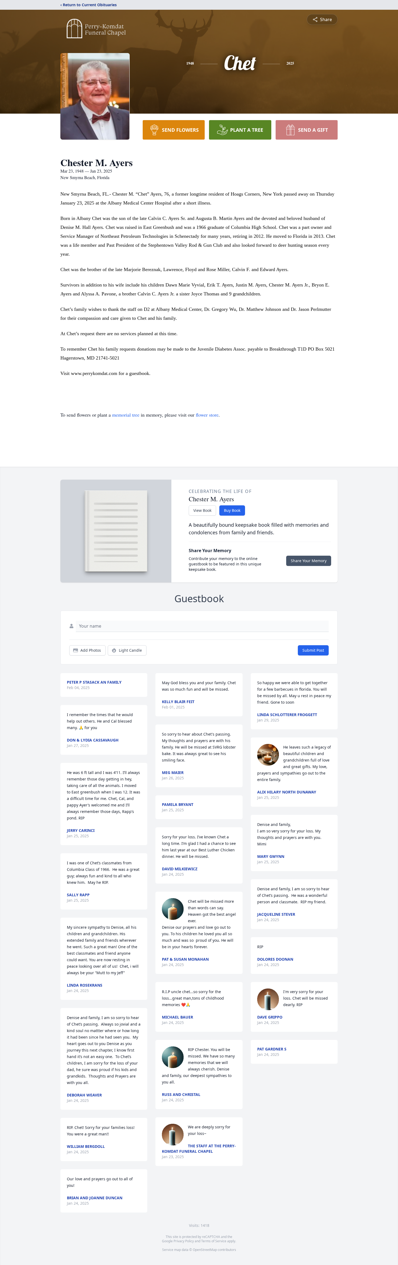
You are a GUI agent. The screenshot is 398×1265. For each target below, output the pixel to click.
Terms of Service (213, 1241)
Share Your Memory (309, 560)
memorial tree (125, 414)
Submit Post (313, 650)
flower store (207, 414)
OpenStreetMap (205, 1249)
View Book (202, 510)
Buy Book (232, 510)
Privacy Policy (184, 1241)
